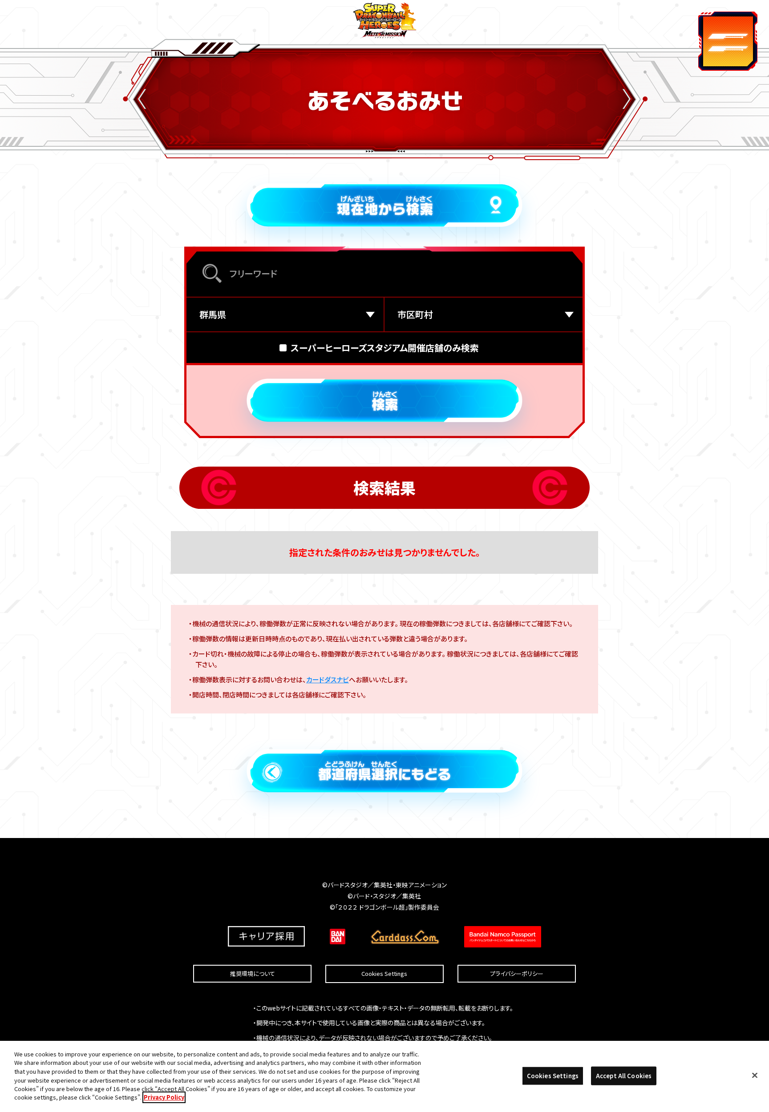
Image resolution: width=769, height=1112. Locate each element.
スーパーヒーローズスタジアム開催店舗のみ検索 (385, 347)
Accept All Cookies (624, 1076)
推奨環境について (252, 973)
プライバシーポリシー (516, 973)
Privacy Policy (164, 1097)
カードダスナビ (327, 679)
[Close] (755, 1075)
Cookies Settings (384, 974)
